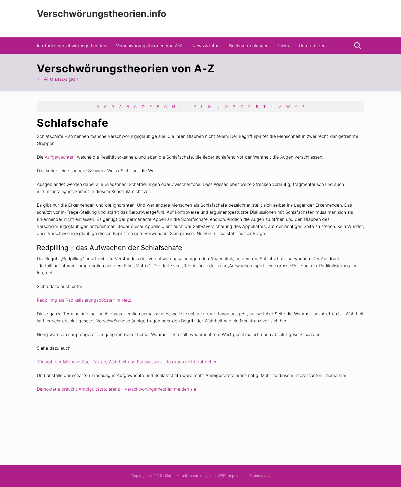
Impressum (237, 476)
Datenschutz (259, 476)
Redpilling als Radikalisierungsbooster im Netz (84, 300)
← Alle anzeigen (58, 79)
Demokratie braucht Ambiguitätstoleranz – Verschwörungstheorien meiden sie (116, 389)
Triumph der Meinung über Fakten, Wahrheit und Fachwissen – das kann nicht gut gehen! (128, 361)
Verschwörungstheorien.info (101, 13)
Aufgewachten (59, 157)
